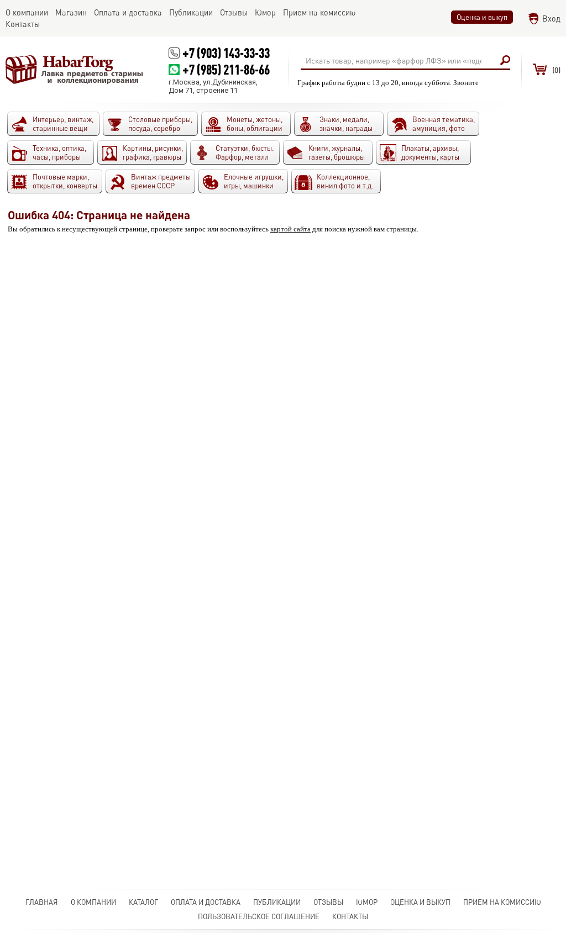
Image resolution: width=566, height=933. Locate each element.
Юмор (367, 902)
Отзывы (328, 902)
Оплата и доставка (205, 902)
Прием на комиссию (502, 902)
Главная (41, 902)
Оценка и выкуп (482, 17)
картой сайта (290, 229)
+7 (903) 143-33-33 (226, 53)
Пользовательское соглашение (258, 916)
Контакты (350, 916)
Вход (551, 18)
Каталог (143, 902)
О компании (93, 902)
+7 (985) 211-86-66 (226, 69)
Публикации (277, 902)
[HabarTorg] (75, 69)
